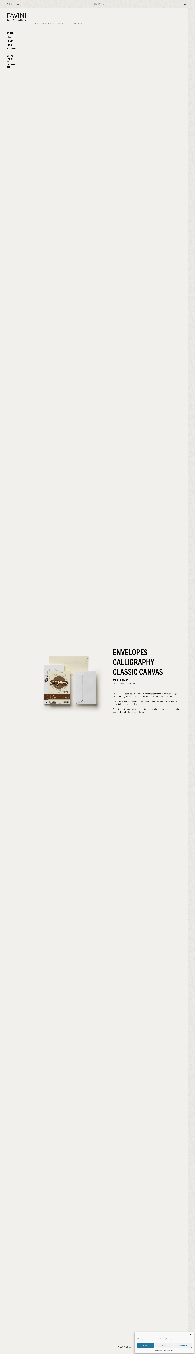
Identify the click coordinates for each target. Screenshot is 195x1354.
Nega (164, 1345)
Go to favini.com (13, 4)
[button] (190, 1334)
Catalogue (11, 64)
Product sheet (124, 1347)
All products (38, 23)
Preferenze (183, 1345)
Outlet (9, 61)
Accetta (145, 1345)
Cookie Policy (158, 1350)
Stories (10, 56)
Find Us (10, 59)
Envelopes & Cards (49, 23)
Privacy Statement (168, 1350)
